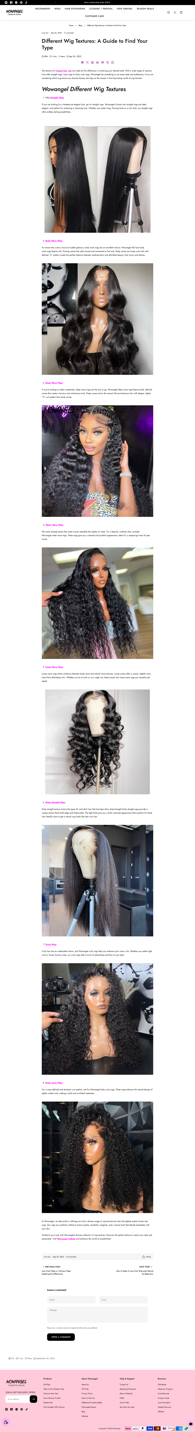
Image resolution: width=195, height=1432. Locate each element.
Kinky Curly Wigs (54, 1082)
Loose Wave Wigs (54, 666)
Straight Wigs (57, 97)
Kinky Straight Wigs (55, 802)
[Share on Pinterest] (92, 62)
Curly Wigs (51, 944)
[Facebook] (11, 2)
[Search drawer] (168, 12)
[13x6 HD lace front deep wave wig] (97, 461)
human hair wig (63, 70)
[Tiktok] (26, 2)
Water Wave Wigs (54, 524)
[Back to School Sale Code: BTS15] (97, 2)
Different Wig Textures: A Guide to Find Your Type (106, 25)
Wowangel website (66, 1238)
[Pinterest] (21, 2)
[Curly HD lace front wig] (97, 1019)
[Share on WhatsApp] (112, 62)
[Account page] (175, 12)
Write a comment (61, 1337)
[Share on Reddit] (102, 62)
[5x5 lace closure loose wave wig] (97, 741)
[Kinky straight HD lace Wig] (97, 880)
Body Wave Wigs (54, 240)
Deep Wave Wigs (54, 382)
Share (148, 1256)
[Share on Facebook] (82, 62)
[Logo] (14, 12)
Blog (80, 25)
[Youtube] (16, 2)
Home (71, 25)
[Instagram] (6, 2)
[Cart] (181, 12)
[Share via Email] (107, 62)
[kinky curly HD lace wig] (97, 1157)
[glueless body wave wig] (97, 319)
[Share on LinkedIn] (97, 62)
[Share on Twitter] (87, 62)
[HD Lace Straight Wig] (97, 180)
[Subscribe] (33, 1399)
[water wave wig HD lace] (97, 603)
